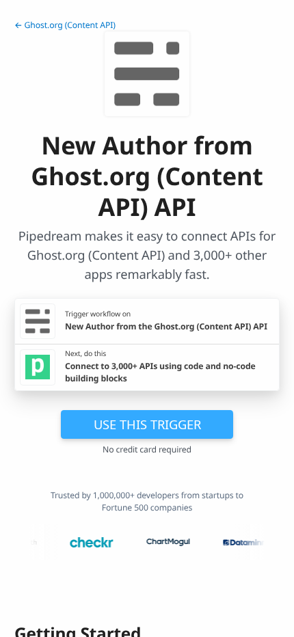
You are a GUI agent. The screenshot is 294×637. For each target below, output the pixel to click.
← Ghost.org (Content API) (65, 25)
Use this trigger (147, 424)
